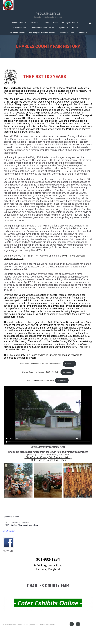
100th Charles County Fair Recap (48, 460)
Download (69, 364)
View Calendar (8, 531)
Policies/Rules (19, 27)
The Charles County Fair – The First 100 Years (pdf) (40, 364)
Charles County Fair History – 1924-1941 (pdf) (40, 372)
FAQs (55, 22)
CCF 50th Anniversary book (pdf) (40, 380)
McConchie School (17, 33)
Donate (46, 22)
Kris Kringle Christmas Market (42, 33)
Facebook (72, 624)
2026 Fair (34, 22)
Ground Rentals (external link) (42, 27)
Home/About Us (19, 22)
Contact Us (82, 33)
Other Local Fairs (66, 33)
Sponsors (63, 27)
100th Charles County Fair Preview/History (48, 457)
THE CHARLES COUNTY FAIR (48, 13)
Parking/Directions (70, 22)
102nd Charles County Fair (24, 525)
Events (75, 27)
